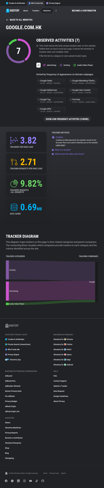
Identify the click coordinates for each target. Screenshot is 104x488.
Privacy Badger (11, 401)
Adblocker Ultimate (13, 386)
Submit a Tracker (60, 386)
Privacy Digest (54, 3)
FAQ (55, 376)
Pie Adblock (10, 396)
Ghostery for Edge (62, 360)
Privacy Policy (54, 473)
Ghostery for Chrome (63, 339)
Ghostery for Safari (62, 349)
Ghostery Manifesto (13, 428)
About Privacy (59, 401)
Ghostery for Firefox (63, 344)
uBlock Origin (10, 406)
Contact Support (60, 381)
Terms (45, 473)
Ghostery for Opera (63, 355)
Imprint (63, 473)
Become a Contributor (84, 10)
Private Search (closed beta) (19, 344)
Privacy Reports (11, 433)
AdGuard (8, 376)
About (25, 11)
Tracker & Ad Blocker (16, 3)
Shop (7, 448)
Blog (7, 453)
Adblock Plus (10, 381)
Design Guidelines (61, 396)
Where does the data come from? (69, 154)
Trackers (35, 11)
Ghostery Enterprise (13, 443)
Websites (47, 11)
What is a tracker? (63, 150)
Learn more (60, 145)
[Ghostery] (13, 11)
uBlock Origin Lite (12, 411)
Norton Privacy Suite (13, 391)
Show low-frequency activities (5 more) (67, 119)
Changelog (9, 458)
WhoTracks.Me (37, 3)
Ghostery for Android (63, 365)
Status (7, 423)
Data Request (59, 391)
